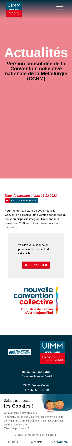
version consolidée (50, 214)
